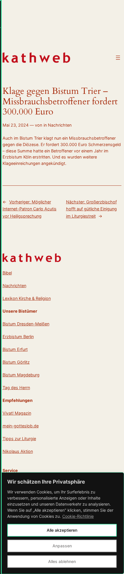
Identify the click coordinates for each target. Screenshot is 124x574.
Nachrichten (60, 125)
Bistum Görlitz (16, 362)
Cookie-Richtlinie (78, 516)
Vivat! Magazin (17, 413)
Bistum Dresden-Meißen (26, 323)
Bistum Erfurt (15, 349)
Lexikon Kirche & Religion (27, 298)
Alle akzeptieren (62, 530)
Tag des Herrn (16, 387)
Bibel (7, 272)
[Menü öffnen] (117, 57)
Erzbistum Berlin (18, 336)
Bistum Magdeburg (21, 374)
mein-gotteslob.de (21, 425)
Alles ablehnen (62, 561)
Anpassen (62, 545)
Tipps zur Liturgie (19, 438)
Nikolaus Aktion (18, 451)
